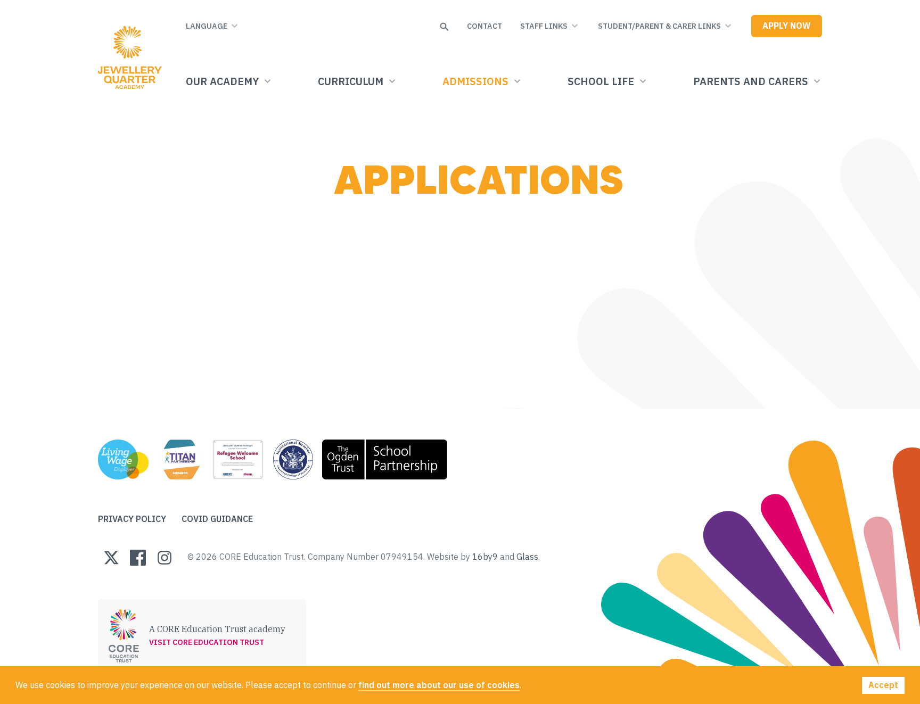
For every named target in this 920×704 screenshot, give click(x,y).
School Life (601, 81)
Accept (883, 685)
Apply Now (786, 25)
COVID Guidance (217, 518)
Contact (484, 26)
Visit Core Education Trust (206, 642)
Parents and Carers (750, 81)
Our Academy (222, 81)
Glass (527, 556)
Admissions (475, 81)
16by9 (485, 556)
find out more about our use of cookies (439, 685)
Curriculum (350, 81)
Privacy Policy (132, 518)
